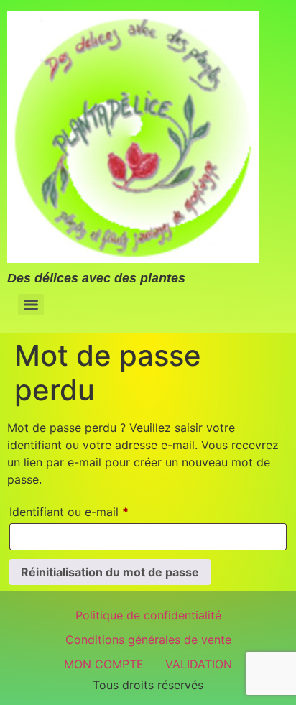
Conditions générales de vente (148, 639)
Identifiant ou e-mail (98, 509)
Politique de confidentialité (148, 615)
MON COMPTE (104, 664)
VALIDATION (198, 664)
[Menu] (31, 304)
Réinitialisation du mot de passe (110, 572)
